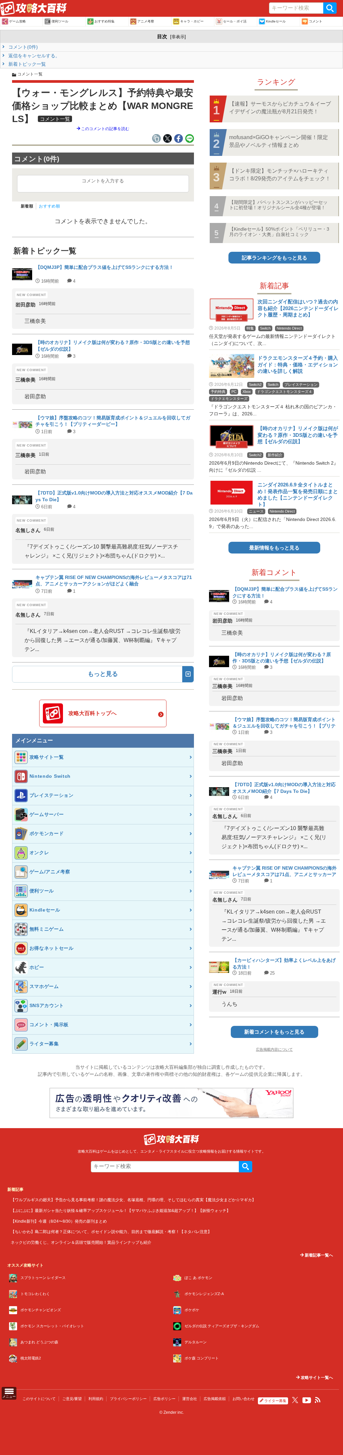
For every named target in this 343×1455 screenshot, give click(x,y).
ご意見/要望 (72, 1399)
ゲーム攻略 (17, 21)
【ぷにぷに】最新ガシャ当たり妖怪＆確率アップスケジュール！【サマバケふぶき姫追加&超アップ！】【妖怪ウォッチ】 (120, 1210)
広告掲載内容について (274, 1049)
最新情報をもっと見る (274, 547)
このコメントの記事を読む (104, 128)
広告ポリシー (164, 1399)
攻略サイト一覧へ (316, 1377)
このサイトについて (39, 1399)
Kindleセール (276, 21)
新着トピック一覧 (26, 64)
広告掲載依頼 (215, 1399)
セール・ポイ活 (235, 21)
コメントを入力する (103, 180)
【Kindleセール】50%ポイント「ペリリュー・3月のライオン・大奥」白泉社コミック (279, 231)
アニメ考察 (145, 21)
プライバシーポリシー (128, 1399)
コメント (315, 21)
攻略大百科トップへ (92, 713)
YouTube (307, 1400)
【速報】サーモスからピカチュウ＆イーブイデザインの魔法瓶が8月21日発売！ (280, 107)
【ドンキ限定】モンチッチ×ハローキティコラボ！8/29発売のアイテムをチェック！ (280, 174)
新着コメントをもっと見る (274, 1032)
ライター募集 (275, 1401)
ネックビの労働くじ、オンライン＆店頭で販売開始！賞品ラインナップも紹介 (81, 1242)
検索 (330, 8)
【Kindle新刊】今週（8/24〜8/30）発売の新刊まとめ (59, 1221)
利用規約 (95, 1399)
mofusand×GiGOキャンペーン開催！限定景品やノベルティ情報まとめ (278, 141)
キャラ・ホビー (192, 21)
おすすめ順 (49, 206)
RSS (318, 1400)
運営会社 (189, 1399)
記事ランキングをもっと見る (274, 257)
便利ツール (60, 21)
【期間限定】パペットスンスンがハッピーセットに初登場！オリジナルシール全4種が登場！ (278, 204)
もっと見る (103, 674)
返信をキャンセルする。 (33, 55)
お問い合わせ (243, 1399)
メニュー (9, 1396)
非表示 (178, 36)
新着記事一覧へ (318, 1255)
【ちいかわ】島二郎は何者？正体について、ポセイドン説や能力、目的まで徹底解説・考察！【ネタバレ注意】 (111, 1231)
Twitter (295, 1400)
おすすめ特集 (104, 21)
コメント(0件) (22, 47)
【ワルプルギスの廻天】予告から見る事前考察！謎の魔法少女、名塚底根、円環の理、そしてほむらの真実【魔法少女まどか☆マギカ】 (133, 1200)
